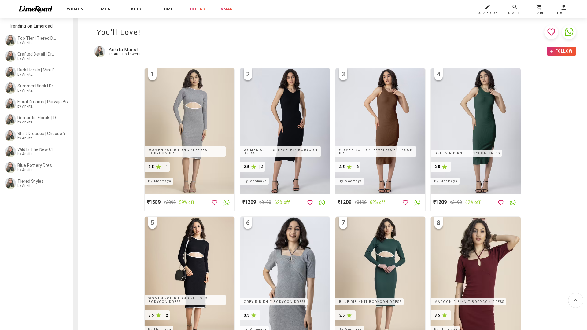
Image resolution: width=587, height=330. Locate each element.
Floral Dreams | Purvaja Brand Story (44, 101)
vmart (228, 9)
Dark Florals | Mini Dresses (37, 70)
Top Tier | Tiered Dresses (37, 38)
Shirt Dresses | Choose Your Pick (42, 133)
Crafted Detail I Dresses (37, 54)
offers (197, 9)
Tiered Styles (30, 181)
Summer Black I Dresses (37, 85)
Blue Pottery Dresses (37, 165)
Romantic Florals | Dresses (38, 117)
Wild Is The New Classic (37, 149)
